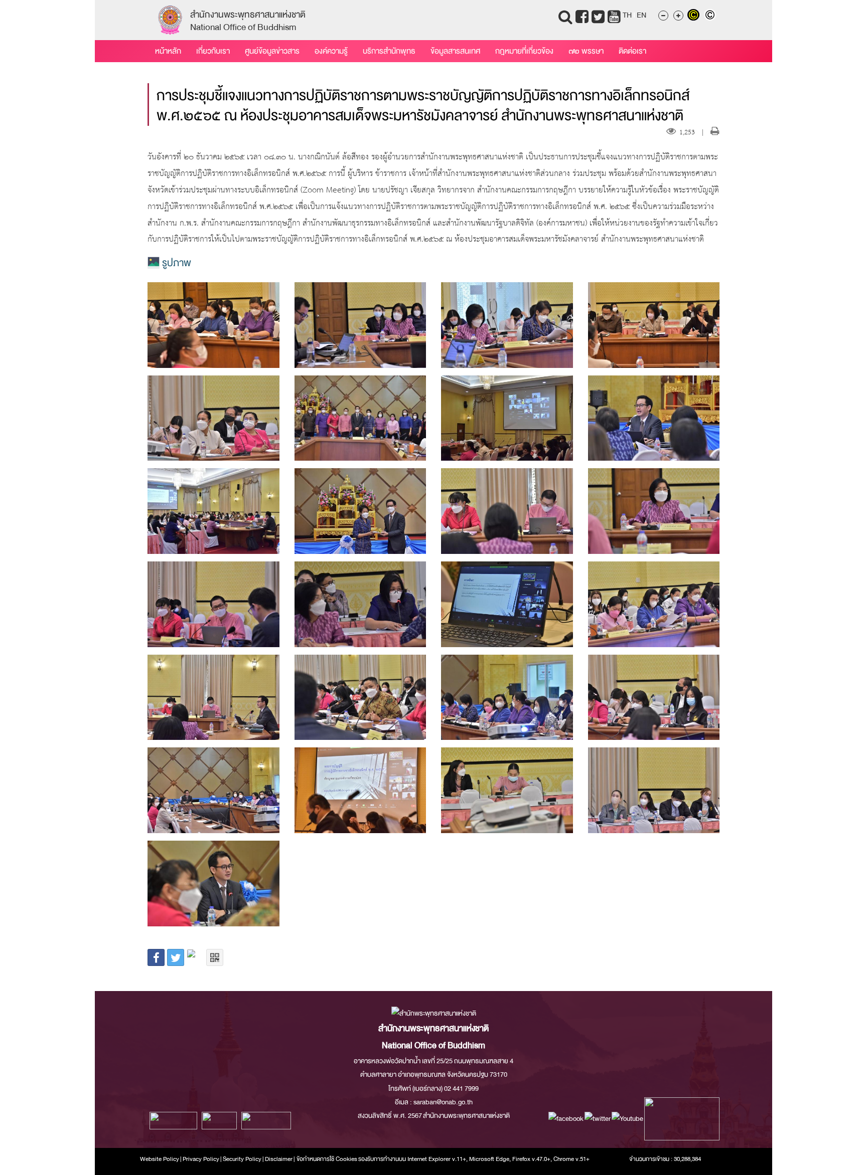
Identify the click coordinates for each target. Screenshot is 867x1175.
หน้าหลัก (168, 51)
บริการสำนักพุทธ (389, 51)
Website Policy (159, 1158)
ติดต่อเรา (632, 51)
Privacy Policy (201, 1158)
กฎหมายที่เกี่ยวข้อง (524, 51)
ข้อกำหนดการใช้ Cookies (327, 1158)
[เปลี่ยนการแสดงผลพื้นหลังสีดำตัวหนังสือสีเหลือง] (695, 16)
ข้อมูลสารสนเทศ (455, 51)
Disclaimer (279, 1158)
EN (641, 15)
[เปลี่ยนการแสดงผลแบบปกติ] (711, 16)
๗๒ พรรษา (586, 51)
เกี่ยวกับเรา (213, 51)
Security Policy (242, 1158)
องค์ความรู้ (331, 51)
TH (627, 15)
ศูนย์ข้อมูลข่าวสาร (272, 51)
